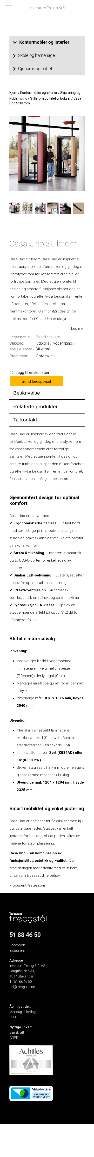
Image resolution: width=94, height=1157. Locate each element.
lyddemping (62, 343)
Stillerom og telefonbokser (50, 98)
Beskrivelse (26, 393)
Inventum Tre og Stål (47, 8)
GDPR (13, 1038)
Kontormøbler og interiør (44, 42)
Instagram (17, 950)
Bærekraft (16, 1032)
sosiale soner (20, 349)
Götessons (45, 356)
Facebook (17, 945)
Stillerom (42, 349)
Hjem (13, 93)
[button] (29, 372)
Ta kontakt (25, 419)
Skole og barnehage (36, 55)
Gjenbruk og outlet (35, 68)
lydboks (42, 343)
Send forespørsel (36, 381)
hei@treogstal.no (22, 987)
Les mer (78, 328)
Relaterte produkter (35, 406)
